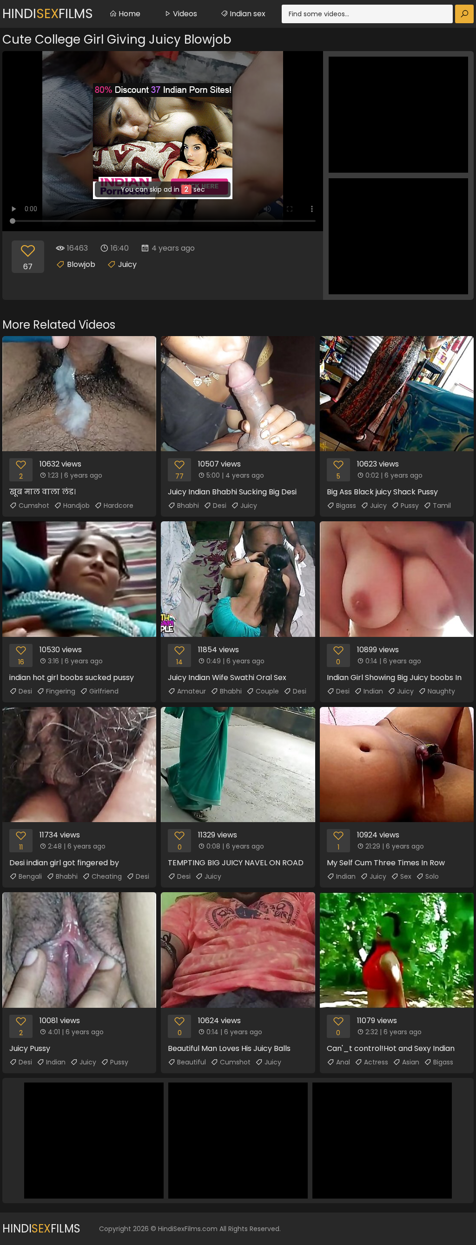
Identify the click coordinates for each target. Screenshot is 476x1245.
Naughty (441, 691)
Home (128, 13)
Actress (376, 1062)
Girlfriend (104, 691)
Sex (405, 876)
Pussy (410, 505)
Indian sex (246, 13)
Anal (343, 1062)
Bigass (346, 505)
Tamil (442, 505)
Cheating (107, 876)
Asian (410, 1062)
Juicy (127, 264)
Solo (432, 876)
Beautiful (191, 1062)
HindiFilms (47, 14)
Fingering (60, 691)
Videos (184, 13)
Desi (219, 505)
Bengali (30, 876)
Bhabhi (188, 505)
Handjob (76, 505)
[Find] (464, 14)
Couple (267, 691)
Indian (373, 691)
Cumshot (34, 505)
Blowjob (81, 264)
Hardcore (118, 505)
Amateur (191, 691)
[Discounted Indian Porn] (162, 141)
